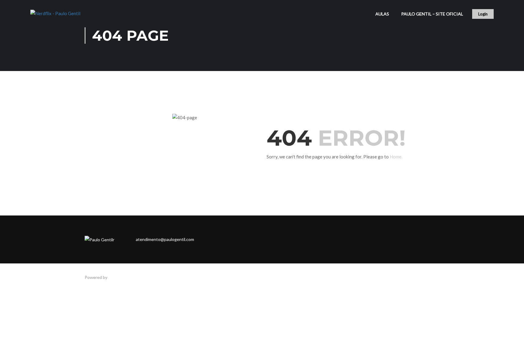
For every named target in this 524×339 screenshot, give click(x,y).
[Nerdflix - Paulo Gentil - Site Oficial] (60, 17)
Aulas (382, 13)
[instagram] (224, 239)
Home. (396, 156)
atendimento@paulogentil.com (165, 239)
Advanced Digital (124, 277)
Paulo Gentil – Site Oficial (432, 13)
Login (483, 14)
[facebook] (211, 239)
